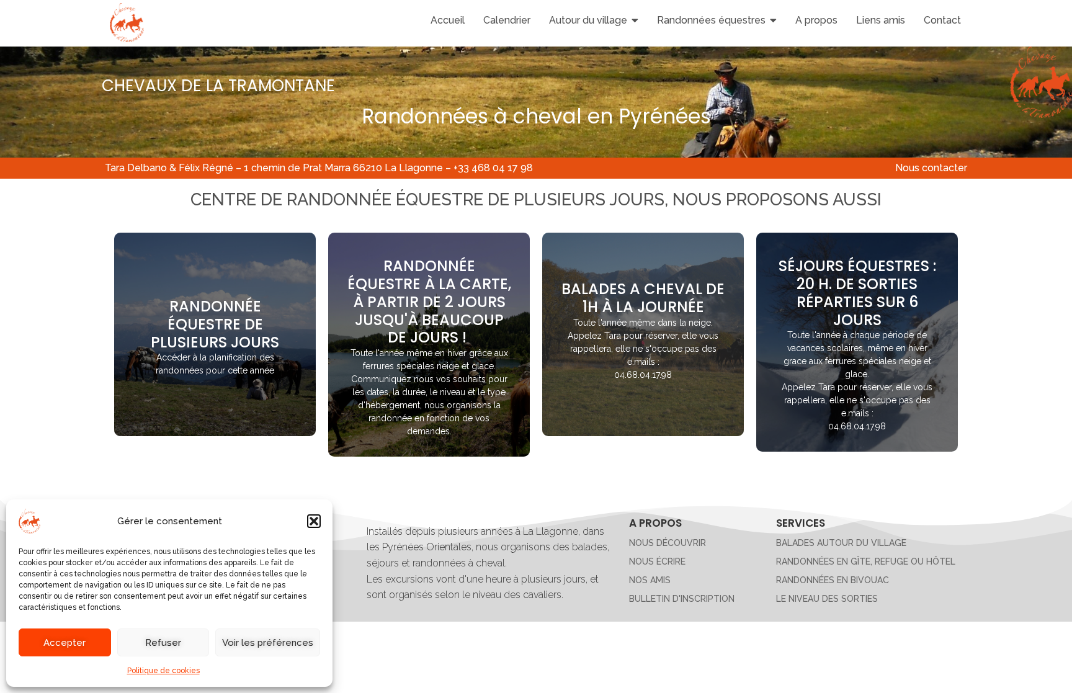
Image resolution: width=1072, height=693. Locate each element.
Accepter (64, 642)
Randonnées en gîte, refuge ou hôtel (865, 561)
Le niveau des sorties (827, 599)
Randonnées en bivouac (832, 580)
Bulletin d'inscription (682, 599)
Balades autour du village (841, 543)
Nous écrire (657, 561)
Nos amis (650, 580)
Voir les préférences (267, 642)
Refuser (163, 642)
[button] (314, 521)
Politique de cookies (163, 670)
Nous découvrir (667, 543)
